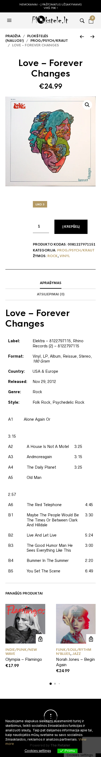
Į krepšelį (70, 226)
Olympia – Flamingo (23, 659)
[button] (10, 20)
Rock (52, 256)
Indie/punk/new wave (21, 652)
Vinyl (65, 256)
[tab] (50, 283)
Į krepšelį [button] (40, 639)
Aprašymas (50, 283)
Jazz (76, 654)
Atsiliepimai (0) (50, 294)
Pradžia (12, 36)
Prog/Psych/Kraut (49, 41)
